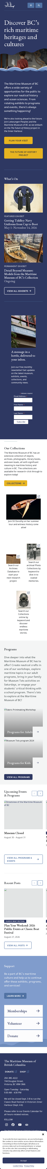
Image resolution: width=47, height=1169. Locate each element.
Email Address (20, 396)
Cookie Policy (18, 1166)
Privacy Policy (29, 1166)
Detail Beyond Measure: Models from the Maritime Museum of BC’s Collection (21, 274)
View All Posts (16, 945)
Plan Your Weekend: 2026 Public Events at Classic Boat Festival (21, 928)
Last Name (19, 413)
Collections (14, 483)
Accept (23, 1160)
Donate (9, 1071)
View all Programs (18, 777)
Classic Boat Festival (15, 921)
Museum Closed (14, 833)
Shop (23, 1071)
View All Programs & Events (19, 859)
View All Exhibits (17, 291)
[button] (43, 1134)
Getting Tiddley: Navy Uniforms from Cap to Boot (21, 222)
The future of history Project (23, 153)
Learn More (14, 995)
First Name (19, 404)
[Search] (38, 5)
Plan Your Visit (18, 140)
